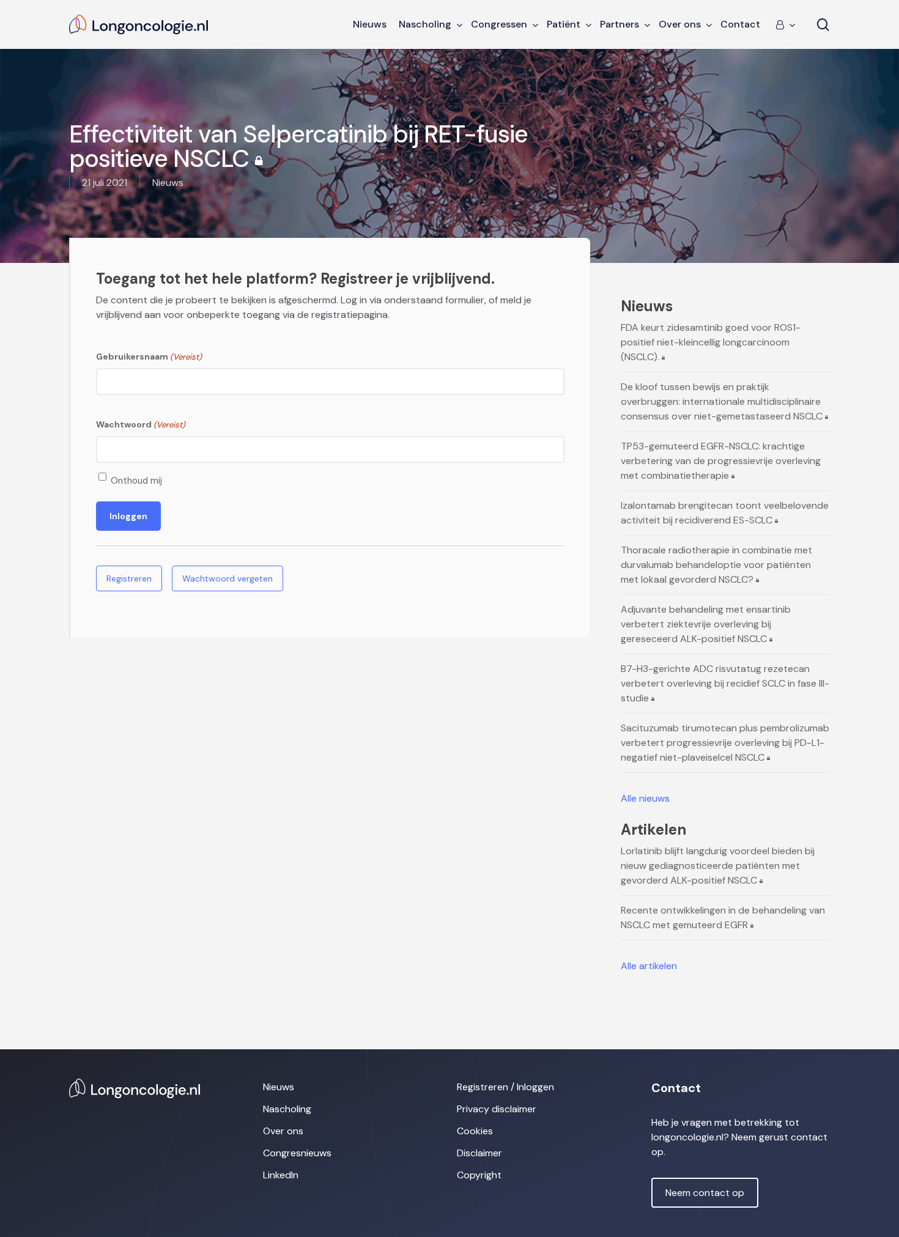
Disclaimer (479, 1153)
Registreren (129, 578)
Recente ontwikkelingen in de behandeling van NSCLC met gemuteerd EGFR (723, 917)
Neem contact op (704, 1192)
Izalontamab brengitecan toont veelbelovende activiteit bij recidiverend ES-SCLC (725, 512)
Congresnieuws (297, 1153)
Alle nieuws (645, 798)
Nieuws (278, 1086)
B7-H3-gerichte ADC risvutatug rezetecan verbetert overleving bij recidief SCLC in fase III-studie (725, 683)
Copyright (479, 1175)
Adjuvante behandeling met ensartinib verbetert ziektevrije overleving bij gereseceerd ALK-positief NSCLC (706, 624)
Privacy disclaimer (496, 1108)
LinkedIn (280, 1175)
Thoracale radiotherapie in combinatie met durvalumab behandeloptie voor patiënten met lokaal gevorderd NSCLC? (716, 565)
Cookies (475, 1130)
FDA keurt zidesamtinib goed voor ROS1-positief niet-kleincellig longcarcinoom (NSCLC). (711, 342)
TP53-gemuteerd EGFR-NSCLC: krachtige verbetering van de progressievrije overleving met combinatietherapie (721, 461)
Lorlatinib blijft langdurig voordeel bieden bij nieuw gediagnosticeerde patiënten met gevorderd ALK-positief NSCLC (718, 865)
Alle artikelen (649, 965)
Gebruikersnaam (149, 356)
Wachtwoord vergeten (227, 578)
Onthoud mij (136, 480)
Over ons (283, 1130)
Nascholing (287, 1108)
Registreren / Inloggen (505, 1086)
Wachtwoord (140, 424)
